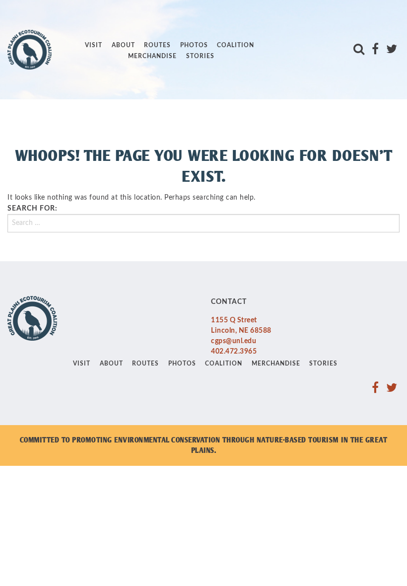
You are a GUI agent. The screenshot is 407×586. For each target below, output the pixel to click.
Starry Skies (110, 120)
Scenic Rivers (111, 70)
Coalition (235, 45)
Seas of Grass (113, 87)
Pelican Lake (110, 21)
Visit (93, 45)
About (123, 45)
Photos (194, 45)
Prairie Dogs (110, 38)
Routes (157, 45)
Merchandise (152, 56)
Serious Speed (113, 103)
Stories (200, 56)
